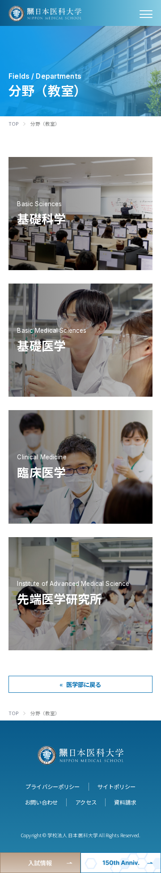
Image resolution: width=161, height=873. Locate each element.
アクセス (86, 802)
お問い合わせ (41, 802)
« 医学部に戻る (80, 684)
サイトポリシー (116, 787)
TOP (13, 123)
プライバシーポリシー (52, 787)
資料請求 (125, 802)
